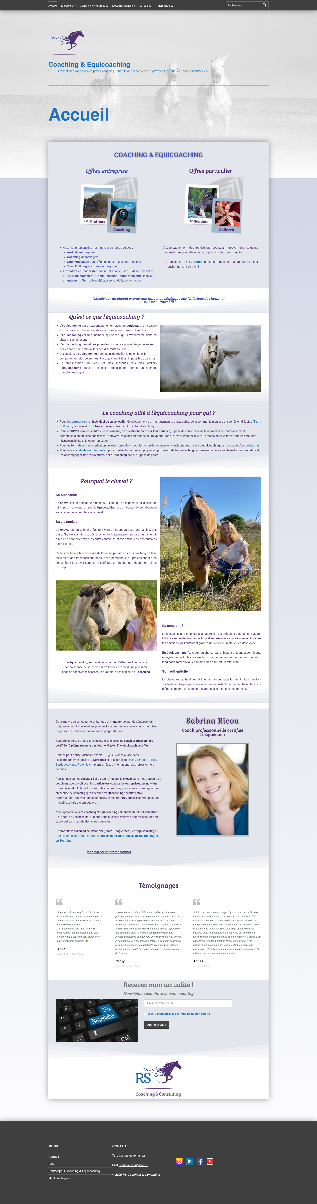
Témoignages (158, 885)
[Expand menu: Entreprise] (75, 5)
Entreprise (67, 5)
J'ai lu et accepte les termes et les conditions (179, 1013)
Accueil (52, 5)
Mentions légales (59, 1178)
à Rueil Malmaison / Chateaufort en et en (107, 835)
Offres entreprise (106, 171)
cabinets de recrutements (88, 450)
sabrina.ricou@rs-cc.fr (133, 1165)
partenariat (252, 445)
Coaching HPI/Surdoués (94, 5)
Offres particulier (210, 171)
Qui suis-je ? (146, 5)
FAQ (51, 1164)
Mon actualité (165, 5)
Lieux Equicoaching (123, 5)
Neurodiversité (92, 280)
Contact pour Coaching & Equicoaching (74, 1171)
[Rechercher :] (247, 5)
